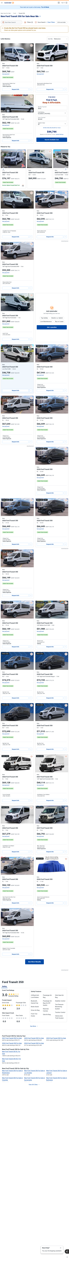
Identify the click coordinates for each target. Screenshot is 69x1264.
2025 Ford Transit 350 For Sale (34, 1038)
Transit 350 (22, 13)
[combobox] (11, 22)
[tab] (4, 986)
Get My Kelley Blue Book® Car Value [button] (51, 127)
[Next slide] (65, 169)
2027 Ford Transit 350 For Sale (12, 1038)
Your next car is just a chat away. (34, 7)
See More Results (34, 962)
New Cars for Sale (6, 13)
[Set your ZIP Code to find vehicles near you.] (40, 16)
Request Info (15, 89)
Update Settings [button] (59, 134)
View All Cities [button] (33, 1084)
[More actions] (30, 89)
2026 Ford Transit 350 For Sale (12, 1043)
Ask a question (52, 327)
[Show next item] (30, 353)
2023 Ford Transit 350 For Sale (56, 1038)
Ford (14, 13)
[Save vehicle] (31, 45)
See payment (5, 74)
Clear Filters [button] (51, 22)
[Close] (61, 1248)
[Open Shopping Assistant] (67, 1251)
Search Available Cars (52, 140)
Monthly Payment (42, 106)
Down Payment (41, 117)
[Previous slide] (3, 169)
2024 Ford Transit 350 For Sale (34, 1043)
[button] (59, 3)
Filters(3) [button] (30, 22)
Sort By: (50, 39)
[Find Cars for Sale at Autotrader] (9, 2)
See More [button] (33, 1026)
